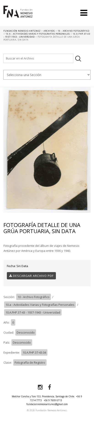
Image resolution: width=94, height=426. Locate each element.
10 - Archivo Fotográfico (34, 297)
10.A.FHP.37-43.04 (34, 352)
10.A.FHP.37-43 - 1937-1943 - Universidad (32, 312)
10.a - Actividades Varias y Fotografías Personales (39, 305)
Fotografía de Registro (30, 362)
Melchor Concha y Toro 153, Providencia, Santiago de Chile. (43, 396)
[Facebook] (49, 387)
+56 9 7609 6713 (53, 400)
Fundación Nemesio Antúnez (17, 16)
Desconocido (26, 332)
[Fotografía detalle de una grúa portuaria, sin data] (47, 150)
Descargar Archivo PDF (33, 276)
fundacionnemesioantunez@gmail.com (47, 404)
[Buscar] (78, 59)
